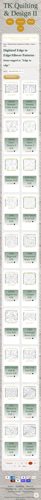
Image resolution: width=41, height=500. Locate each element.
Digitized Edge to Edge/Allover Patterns (19, 44)
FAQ (20, 489)
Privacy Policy (29, 489)
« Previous (9, 463)
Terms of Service (14, 491)
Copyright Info (11, 489)
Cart (20, 28)
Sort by (5, 71)
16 (35, 463)
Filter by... (11, 77)
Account (20, 22)
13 (22, 463)
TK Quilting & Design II (20, 9)
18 (19, 466)
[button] (14, 113)
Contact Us (20, 486)
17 (15, 466)
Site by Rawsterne (20, 499)
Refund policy (28, 491)
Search (10, 486)
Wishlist (31, 22)
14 (26, 463)
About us (29, 486)
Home (5, 44)
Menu (10, 22)
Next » (25, 466)
